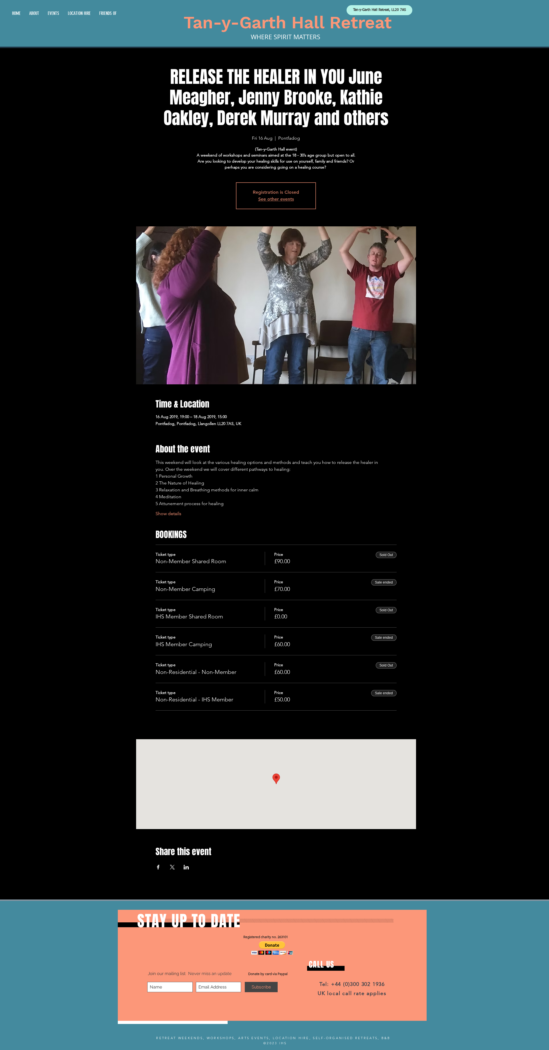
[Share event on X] (172, 867)
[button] (272, 948)
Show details (168, 513)
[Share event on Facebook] (158, 867)
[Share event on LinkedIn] (186, 867)
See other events (276, 199)
